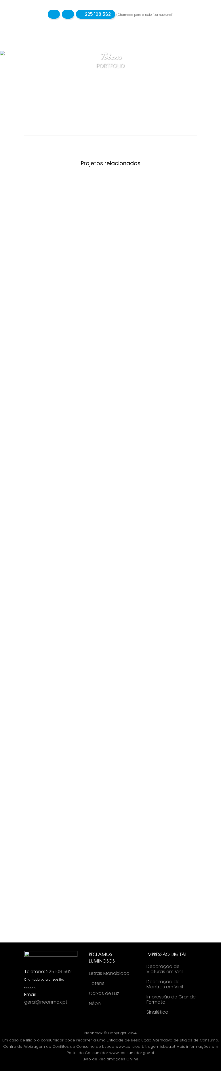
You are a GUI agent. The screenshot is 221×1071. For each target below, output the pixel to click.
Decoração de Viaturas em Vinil (164, 969)
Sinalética (157, 1012)
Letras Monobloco (109, 973)
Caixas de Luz (104, 993)
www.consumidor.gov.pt (131, 1053)
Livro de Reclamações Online (110, 1059)
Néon (95, 1003)
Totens (96, 983)
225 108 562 (97, 14)
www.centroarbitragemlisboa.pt (145, 1046)
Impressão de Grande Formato (171, 999)
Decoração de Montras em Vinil (164, 984)
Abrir (66, 214)
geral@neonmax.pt (45, 1002)
